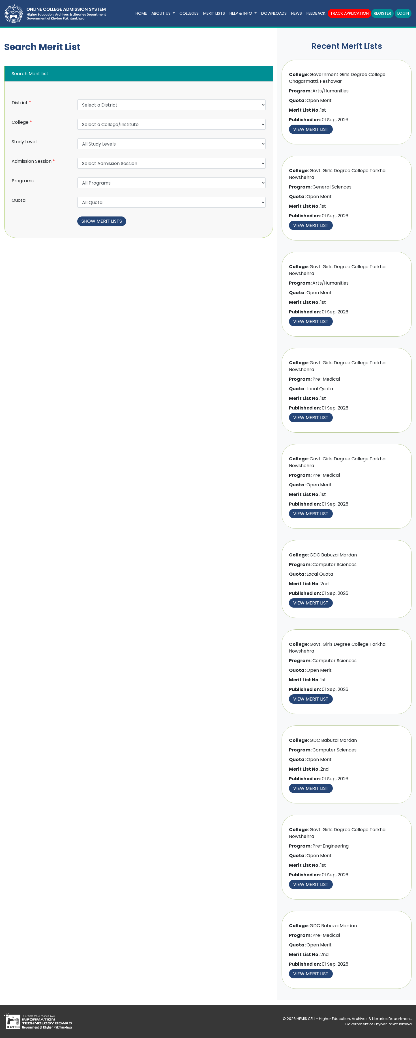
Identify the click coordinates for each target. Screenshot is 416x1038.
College (22, 122)
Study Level (24, 141)
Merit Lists (214, 13)
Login (403, 13)
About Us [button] (161, 13)
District (21, 102)
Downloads (274, 13)
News (296, 13)
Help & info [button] (241, 13)
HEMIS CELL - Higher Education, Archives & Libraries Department (354, 1018)
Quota (18, 200)
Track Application (349, 13)
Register (382, 13)
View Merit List (311, 129)
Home (141, 13)
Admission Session (33, 161)
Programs (23, 180)
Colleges (189, 13)
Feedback (315, 13)
